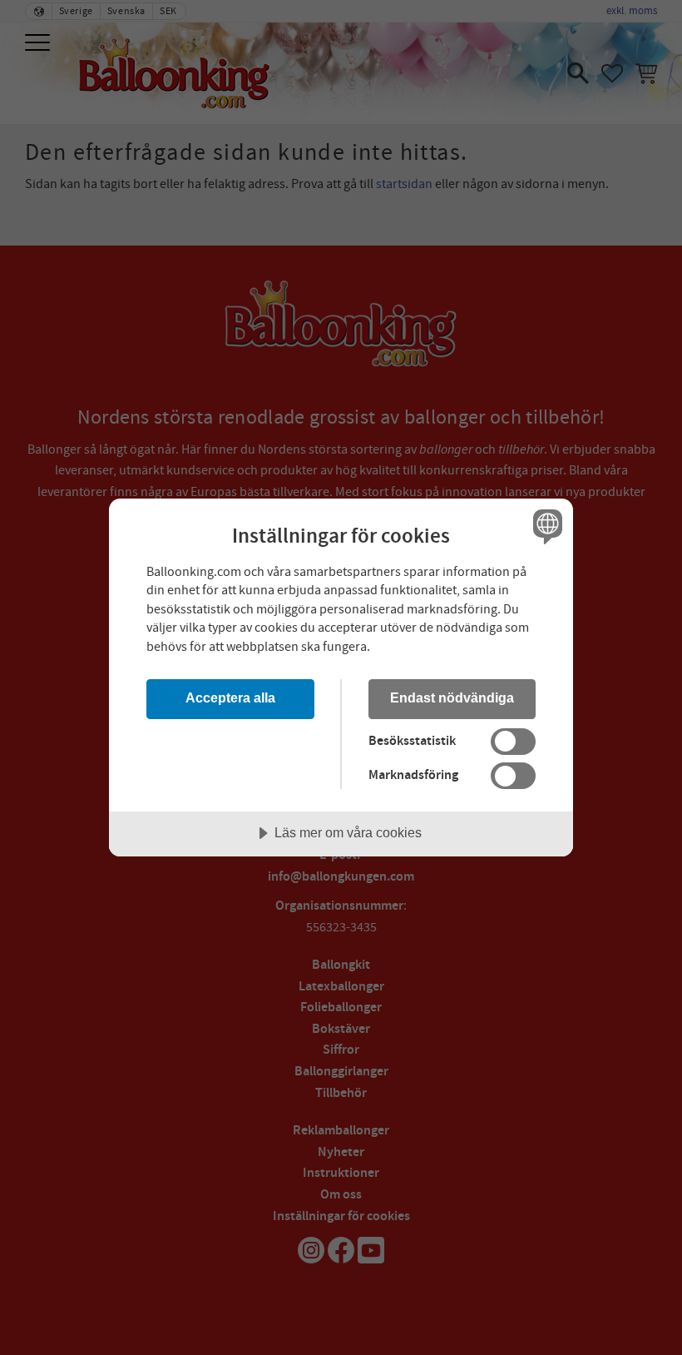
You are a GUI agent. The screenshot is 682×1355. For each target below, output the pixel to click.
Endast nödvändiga (452, 697)
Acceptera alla (230, 697)
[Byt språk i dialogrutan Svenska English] (545, 527)
